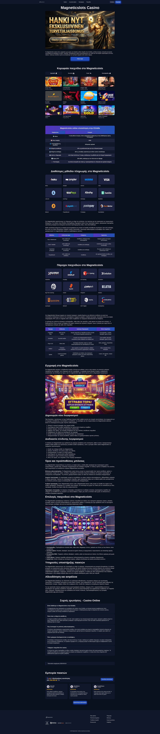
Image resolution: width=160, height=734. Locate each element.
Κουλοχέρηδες (105, 73)
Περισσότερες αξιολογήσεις (80, 702)
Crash (87, 73)
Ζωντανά (70, 73)
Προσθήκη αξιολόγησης (107, 679)
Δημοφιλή (52, 73)
